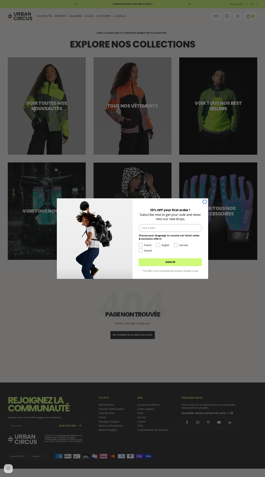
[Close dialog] (205, 202)
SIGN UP (170, 262)
